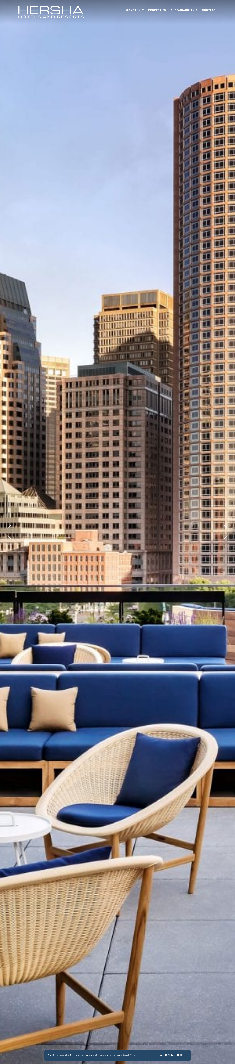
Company (133, 10)
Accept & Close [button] (171, 1055)
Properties (157, 10)
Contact (209, 10)
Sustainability (182, 10)
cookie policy (130, 1055)
